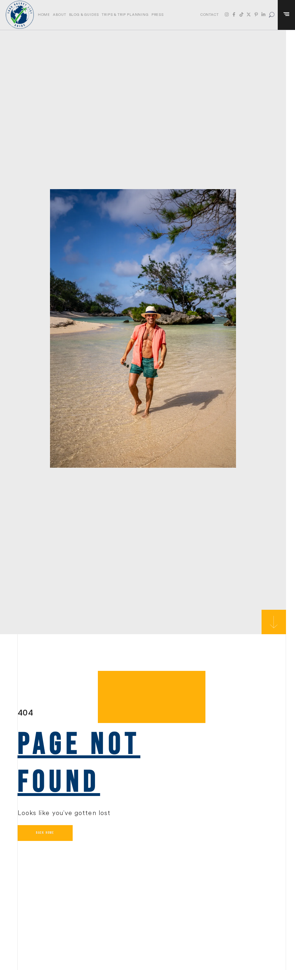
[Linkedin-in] (263, 14)
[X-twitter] (248, 14)
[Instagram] (226, 14)
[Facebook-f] (234, 14)
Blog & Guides (84, 15)
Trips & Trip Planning (125, 15)
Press (157, 15)
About (59, 15)
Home (44, 15)
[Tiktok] (241, 14)
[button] (272, 15)
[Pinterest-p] (256, 14)
